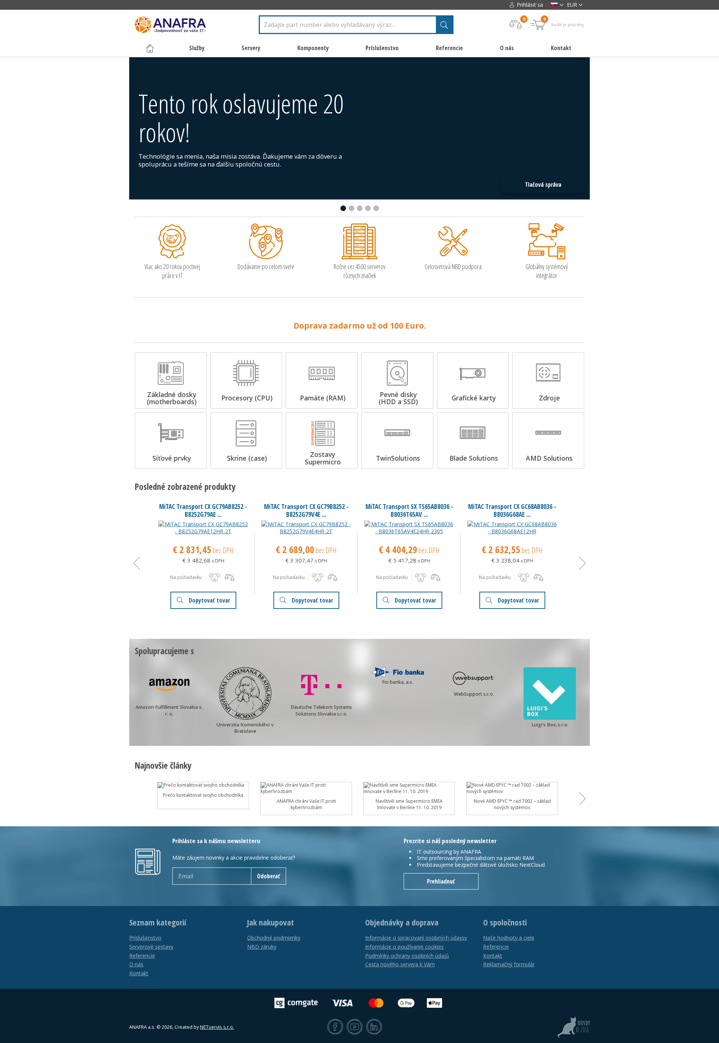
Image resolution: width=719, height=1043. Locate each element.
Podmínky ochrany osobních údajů (407, 955)
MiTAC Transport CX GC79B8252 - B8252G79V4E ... (306, 510)
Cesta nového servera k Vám (400, 964)
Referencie (449, 48)
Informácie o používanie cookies (404, 946)
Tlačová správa (543, 184)
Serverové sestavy (151, 946)
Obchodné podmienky (273, 937)
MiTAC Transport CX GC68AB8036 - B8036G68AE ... (512, 510)
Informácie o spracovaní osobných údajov (416, 937)
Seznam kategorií (157, 922)
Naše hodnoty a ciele (508, 937)
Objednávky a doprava (402, 922)
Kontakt (561, 48)
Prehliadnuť (441, 881)
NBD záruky (261, 946)
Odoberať (268, 876)
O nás (507, 48)
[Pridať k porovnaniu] (229, 577)
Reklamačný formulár (509, 964)
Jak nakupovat (270, 922)
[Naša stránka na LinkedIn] (374, 1027)
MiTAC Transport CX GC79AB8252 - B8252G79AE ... (203, 510)
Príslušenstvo (145, 937)
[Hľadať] (444, 24)
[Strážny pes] (214, 577)
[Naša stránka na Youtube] (354, 1027)
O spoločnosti (505, 922)
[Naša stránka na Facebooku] (335, 1027)
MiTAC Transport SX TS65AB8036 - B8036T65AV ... (409, 510)
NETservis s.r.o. (217, 1027)
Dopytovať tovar (209, 600)
